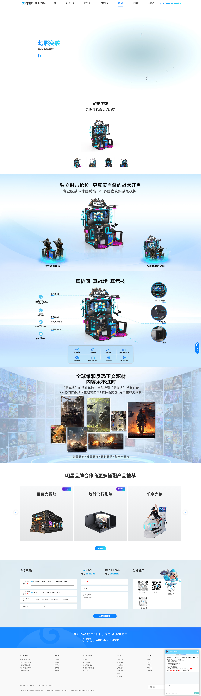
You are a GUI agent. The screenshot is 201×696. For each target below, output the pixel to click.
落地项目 (57, 655)
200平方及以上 (56, 592)
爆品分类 (119, 655)
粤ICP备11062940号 (80, 690)
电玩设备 (65, 599)
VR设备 (46, 599)
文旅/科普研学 (58, 581)
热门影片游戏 (87, 655)
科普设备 (55, 599)
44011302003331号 (66, 690)
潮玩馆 (49, 581)
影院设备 (36, 599)
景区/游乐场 (36, 581)
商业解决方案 (24, 655)
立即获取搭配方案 (104, 616)
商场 (43, 581)
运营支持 (149, 655)
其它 (66, 581)
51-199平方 (46, 592)
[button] (16, 512)
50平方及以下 (36, 592)
